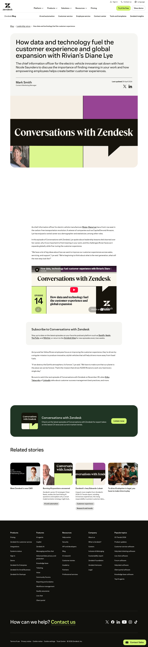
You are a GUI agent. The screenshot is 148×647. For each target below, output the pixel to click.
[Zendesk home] (8, 7)
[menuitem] (140, 2)
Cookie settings (49, 641)
